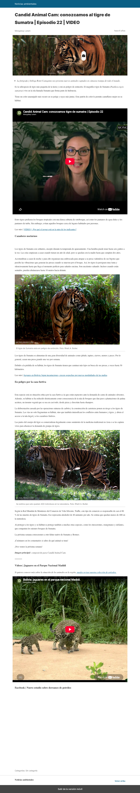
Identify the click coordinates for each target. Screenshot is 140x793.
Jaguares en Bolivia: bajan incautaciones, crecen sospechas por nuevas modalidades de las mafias (65, 375)
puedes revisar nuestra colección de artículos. (96, 572)
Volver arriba (120, 781)
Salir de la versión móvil (70, 789)
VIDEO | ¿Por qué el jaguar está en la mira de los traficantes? (50, 229)
